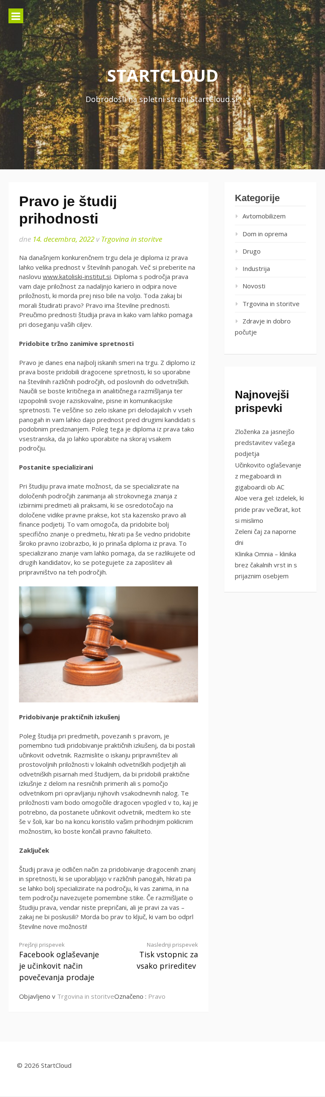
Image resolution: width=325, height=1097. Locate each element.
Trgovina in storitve (131, 239)
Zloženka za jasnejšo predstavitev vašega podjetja (265, 442)
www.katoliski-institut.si (77, 276)
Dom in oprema (264, 233)
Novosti (253, 286)
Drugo (251, 251)
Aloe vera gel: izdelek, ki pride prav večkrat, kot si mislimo (269, 509)
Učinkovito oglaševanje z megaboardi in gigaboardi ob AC (268, 476)
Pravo (156, 996)
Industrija (256, 268)
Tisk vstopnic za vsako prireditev (167, 956)
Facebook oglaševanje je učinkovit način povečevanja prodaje (59, 962)
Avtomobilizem (264, 216)
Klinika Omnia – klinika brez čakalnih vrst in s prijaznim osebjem (266, 565)
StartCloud (162, 75)
